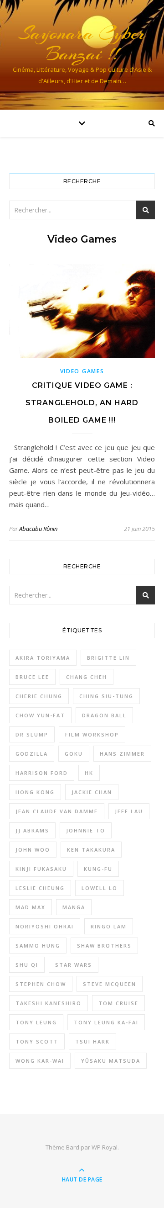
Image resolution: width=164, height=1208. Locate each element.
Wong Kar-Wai (39, 1060)
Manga (73, 907)
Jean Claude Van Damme (56, 811)
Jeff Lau (129, 811)
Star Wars (73, 964)
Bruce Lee (32, 676)
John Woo (32, 849)
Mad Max (30, 907)
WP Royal (105, 1147)
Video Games (82, 371)
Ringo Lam (109, 926)
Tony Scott (36, 1041)
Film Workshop (92, 734)
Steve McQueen (109, 983)
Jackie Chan (92, 792)
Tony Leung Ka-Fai (106, 1022)
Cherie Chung (38, 696)
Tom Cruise (118, 1003)
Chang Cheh (86, 676)
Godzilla (31, 753)
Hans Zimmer (122, 753)
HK (89, 772)
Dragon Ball (104, 715)
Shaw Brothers (104, 945)
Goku (74, 753)
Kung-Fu (98, 868)
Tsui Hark (92, 1041)
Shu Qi (26, 964)
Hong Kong (35, 792)
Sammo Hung (37, 945)
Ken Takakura (91, 849)
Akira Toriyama (42, 657)
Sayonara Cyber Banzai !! (82, 43)
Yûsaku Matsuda (110, 1060)
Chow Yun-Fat (40, 715)
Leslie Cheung (40, 888)
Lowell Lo (100, 888)
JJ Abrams (32, 830)
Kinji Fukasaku (41, 868)
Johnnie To (85, 830)
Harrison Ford (41, 772)
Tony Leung (36, 1022)
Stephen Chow (40, 983)
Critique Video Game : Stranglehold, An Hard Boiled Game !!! (82, 402)
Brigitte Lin (108, 657)
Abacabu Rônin (38, 529)
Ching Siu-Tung (106, 696)
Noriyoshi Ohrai (44, 926)
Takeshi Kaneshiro (48, 1003)
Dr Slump (31, 734)
